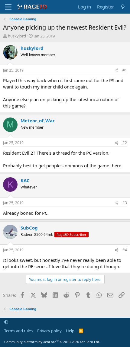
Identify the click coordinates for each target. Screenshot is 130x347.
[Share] (116, 70)
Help (70, 330)
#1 (124, 70)
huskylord (17, 36)
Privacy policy (49, 330)
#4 (124, 249)
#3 (124, 202)
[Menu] (8, 7)
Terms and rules (18, 330)
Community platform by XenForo (52, 341)
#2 (124, 142)
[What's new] (123, 6)
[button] (6, 322)
